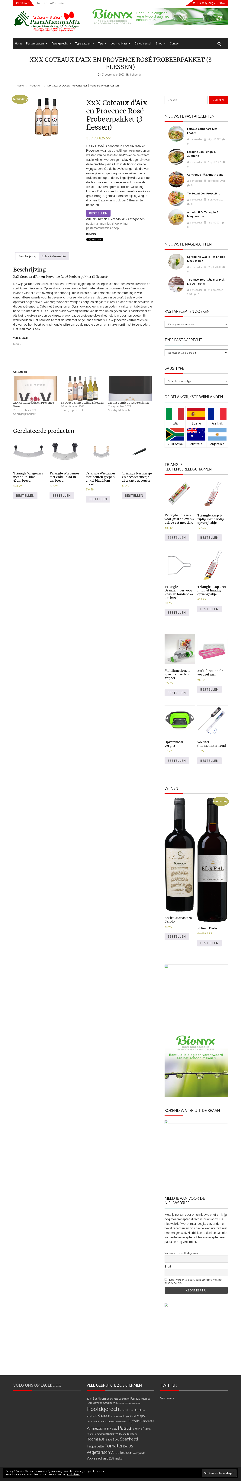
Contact (174, 43)
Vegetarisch (98, 1452)
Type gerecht (59, 43)
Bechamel (112, 1398)
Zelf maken (116, 1458)
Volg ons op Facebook (37, 1385)
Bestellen (98, 213)
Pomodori (99, 1433)
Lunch (99, 1421)
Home (18, 43)
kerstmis (140, 1409)
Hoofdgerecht (104, 1408)
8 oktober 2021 (215, 199)
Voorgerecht (139, 1453)
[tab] (27, 256)
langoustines (129, 1416)
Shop (159, 43)
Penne (147, 1429)
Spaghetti (129, 1438)
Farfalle (135, 1398)
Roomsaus (96, 1439)
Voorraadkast (119, 43)
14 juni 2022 (214, 139)
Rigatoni (132, 1433)
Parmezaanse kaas (102, 1428)
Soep (116, 1439)
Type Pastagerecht (183, 339)
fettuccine (145, 1399)
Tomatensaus (118, 1446)
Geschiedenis (110, 1402)
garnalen (97, 1402)
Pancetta (147, 1421)
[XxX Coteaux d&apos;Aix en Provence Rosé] (35, 388)
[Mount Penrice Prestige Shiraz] (130, 388)
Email (168, 1266)
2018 (89, 1398)
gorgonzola (135, 1403)
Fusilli (89, 1402)
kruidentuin (117, 1416)
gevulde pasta (123, 1403)
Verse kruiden (121, 1452)
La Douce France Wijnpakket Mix (82, 402)
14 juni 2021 (213, 222)
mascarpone (108, 1421)
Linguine (91, 1421)
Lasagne (140, 1416)
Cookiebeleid (73, 1474)
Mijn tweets (167, 1398)
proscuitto (111, 1434)
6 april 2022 (214, 162)
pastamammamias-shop (102, 223)
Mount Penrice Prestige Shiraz (128, 402)
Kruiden (104, 1415)
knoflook (92, 1416)
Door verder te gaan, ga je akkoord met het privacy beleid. (193, 1281)
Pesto (90, 1433)
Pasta (124, 1427)
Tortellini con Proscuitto (203, 193)
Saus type (174, 368)
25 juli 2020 (214, 267)
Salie (108, 1439)
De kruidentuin (143, 43)
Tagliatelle (95, 1446)
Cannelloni (124, 1398)
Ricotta (123, 1434)
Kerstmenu (128, 1409)
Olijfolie (133, 1421)
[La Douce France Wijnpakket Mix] (83, 388)
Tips (100, 43)
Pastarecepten (35, 43)
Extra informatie (53, 256)
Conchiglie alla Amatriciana (205, 174)
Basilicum (99, 1398)
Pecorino (137, 1428)
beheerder (136, 74)
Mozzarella (121, 1421)
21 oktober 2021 (216, 180)
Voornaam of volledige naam (182, 1253)
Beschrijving (27, 256)
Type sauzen (83, 43)
